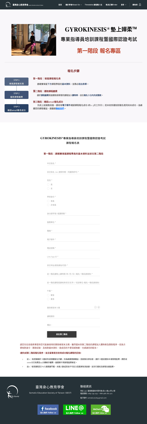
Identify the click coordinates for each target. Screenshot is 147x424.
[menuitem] (61, 5)
